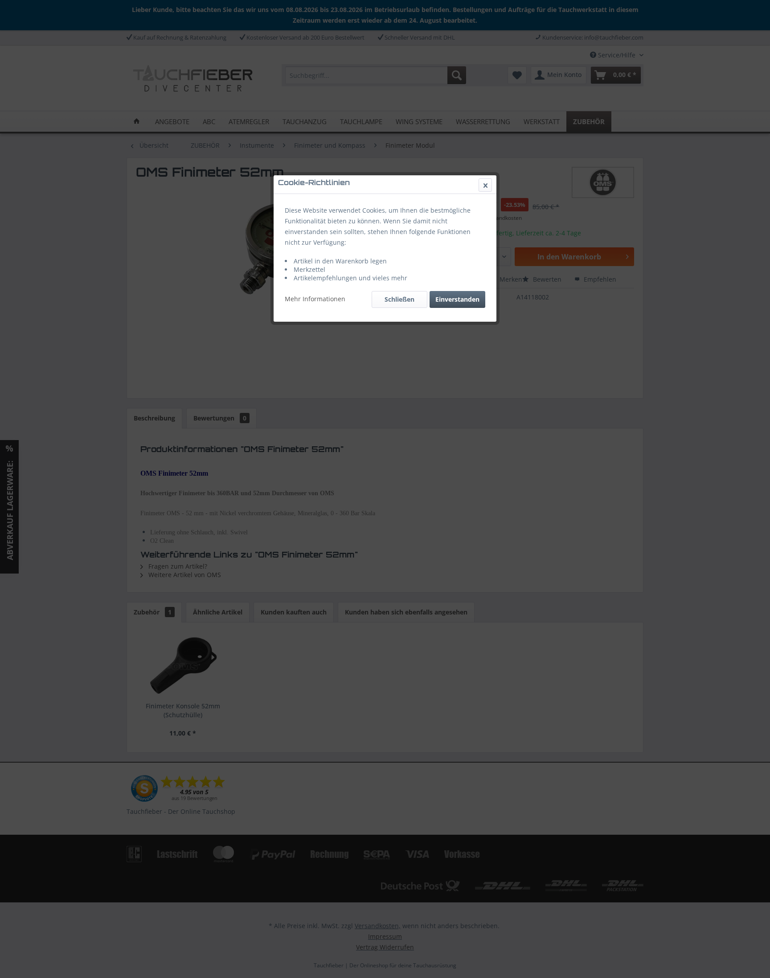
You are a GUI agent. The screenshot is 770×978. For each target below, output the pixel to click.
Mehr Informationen (315, 299)
